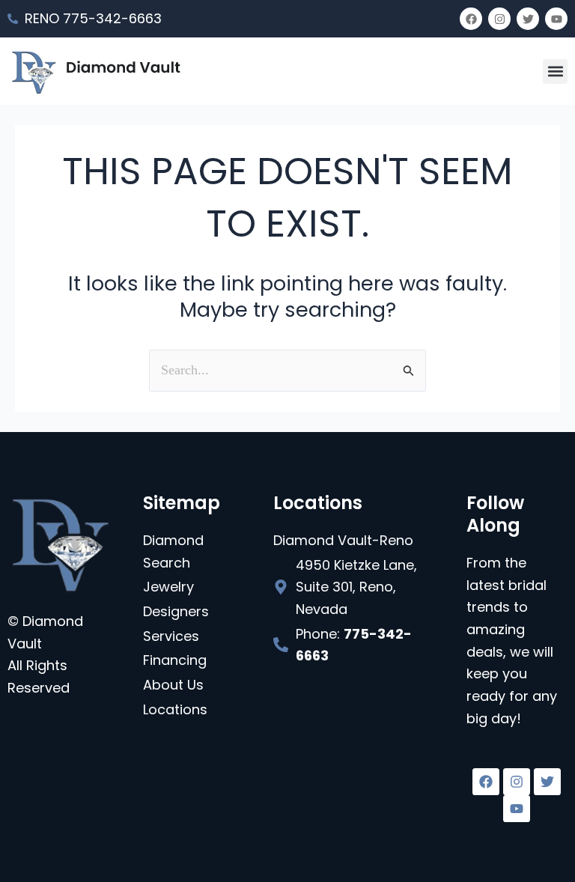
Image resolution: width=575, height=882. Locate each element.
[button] (555, 71)
